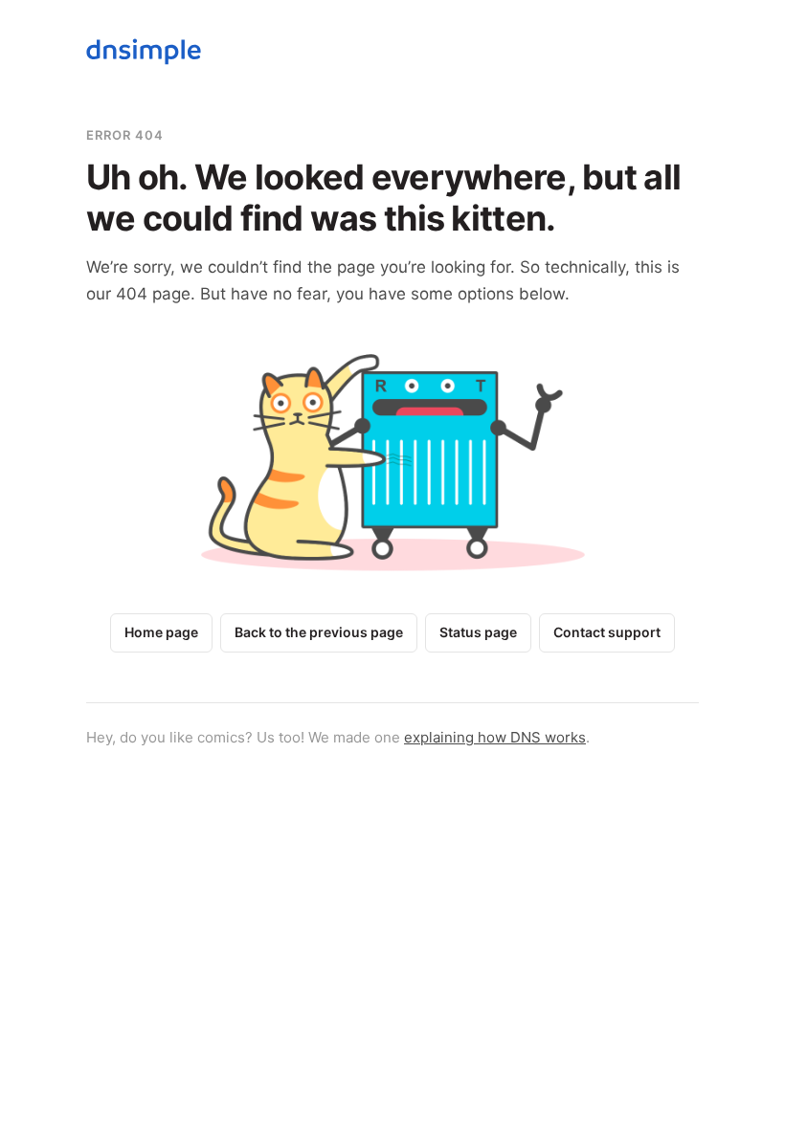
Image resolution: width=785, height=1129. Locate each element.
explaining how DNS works (495, 737)
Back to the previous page (319, 632)
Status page (478, 632)
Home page (161, 632)
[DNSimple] (143, 55)
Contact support (607, 632)
